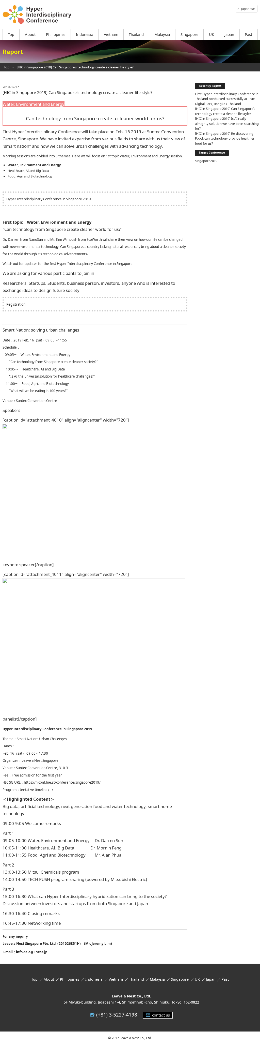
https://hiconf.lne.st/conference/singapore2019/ (62, 782)
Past (248, 34)
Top (11, 34)
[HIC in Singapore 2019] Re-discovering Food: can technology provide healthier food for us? (224, 138)
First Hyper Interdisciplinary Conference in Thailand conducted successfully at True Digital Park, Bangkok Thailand (226, 99)
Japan (229, 34)
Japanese (248, 8)
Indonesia (84, 34)
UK (211, 34)
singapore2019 (206, 160)
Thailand (136, 34)
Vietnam (111, 34)
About (30, 34)
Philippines (55, 34)
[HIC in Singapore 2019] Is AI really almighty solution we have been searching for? (227, 123)
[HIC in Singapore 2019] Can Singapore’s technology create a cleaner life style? (225, 111)
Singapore (189, 34)
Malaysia (162, 34)
